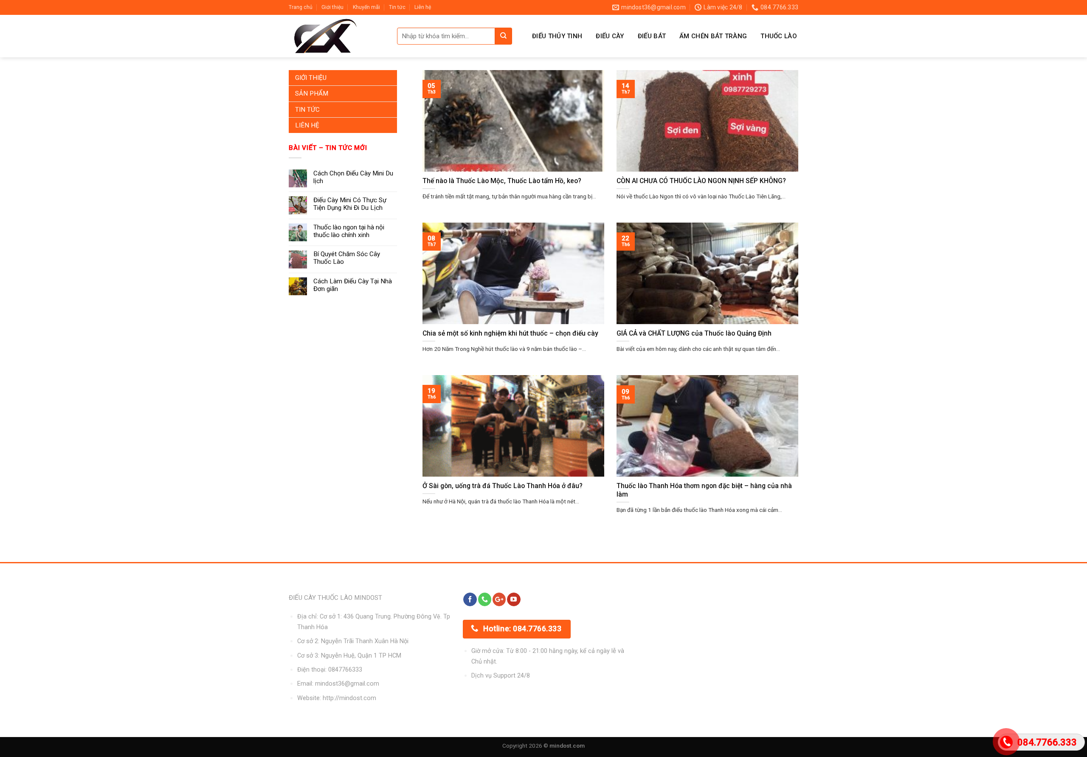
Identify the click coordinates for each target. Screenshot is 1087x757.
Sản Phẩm (311, 93)
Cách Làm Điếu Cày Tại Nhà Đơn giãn (352, 285)
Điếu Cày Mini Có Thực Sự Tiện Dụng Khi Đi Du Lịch (349, 204)
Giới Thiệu (311, 78)
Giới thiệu (332, 7)
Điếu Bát (652, 36)
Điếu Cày (610, 36)
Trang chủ (301, 7)
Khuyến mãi (366, 7)
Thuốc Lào (778, 36)
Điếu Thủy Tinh (557, 36)
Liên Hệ (307, 125)
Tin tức (397, 7)
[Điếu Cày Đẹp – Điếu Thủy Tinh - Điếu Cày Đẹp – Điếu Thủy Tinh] (336, 36)
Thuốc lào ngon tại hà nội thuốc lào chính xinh (348, 231)
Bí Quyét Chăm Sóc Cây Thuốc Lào (346, 258)
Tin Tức (307, 109)
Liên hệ (422, 7)
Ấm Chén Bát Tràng (713, 36)
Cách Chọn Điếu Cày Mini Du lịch (353, 177)
